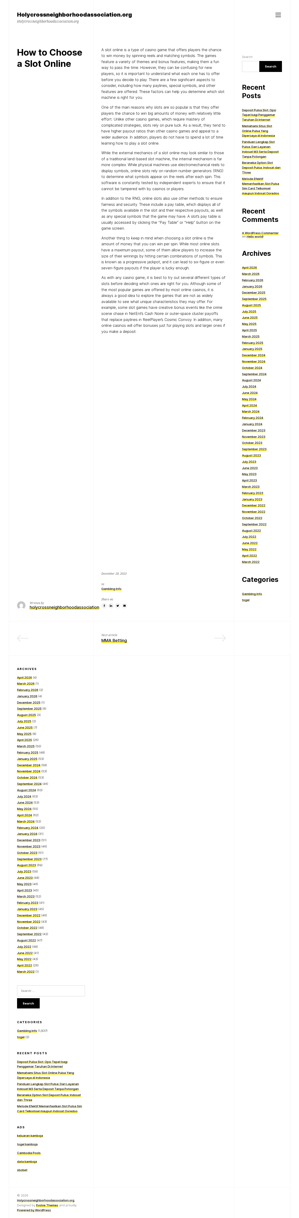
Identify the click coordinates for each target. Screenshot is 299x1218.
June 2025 (250, 317)
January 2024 (252, 424)
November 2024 (253, 361)
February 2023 (252, 493)
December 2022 (253, 505)
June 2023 (250, 468)
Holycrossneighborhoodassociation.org (45, 1200)
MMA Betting (114, 640)
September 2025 (254, 299)
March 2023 (251, 486)
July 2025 (249, 311)
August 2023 (251, 455)
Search (247, 57)
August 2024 (251, 380)
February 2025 (252, 343)
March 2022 (251, 562)
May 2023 (249, 474)
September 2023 (254, 449)
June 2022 (250, 543)
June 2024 (250, 393)
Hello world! (255, 236)
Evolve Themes (47, 1205)
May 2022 (249, 549)
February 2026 (252, 280)
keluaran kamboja (30, 1135)
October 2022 (252, 518)
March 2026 (251, 274)
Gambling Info (111, 589)
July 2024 (249, 386)
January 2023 (252, 499)
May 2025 (249, 324)
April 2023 (249, 480)
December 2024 (253, 355)
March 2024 (251, 411)
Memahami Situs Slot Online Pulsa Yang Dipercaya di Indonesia (258, 131)
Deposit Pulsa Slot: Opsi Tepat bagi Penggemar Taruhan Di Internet (259, 115)
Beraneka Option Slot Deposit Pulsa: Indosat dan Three (261, 167)
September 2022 (254, 524)
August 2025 (251, 305)
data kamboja (27, 1161)
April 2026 (249, 267)
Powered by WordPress (34, 1210)
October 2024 (252, 368)
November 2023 (253, 436)
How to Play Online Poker (60, 640)
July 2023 (249, 461)
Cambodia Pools (29, 1153)
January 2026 (252, 286)
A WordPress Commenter (260, 233)
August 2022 (251, 530)
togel (245, 600)
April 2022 (249, 555)
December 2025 (253, 292)
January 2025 (252, 349)
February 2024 (252, 418)
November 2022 (253, 511)
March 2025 (251, 336)
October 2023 (252, 443)
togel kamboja (27, 1144)
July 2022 (249, 536)
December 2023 (253, 430)
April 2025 (249, 330)
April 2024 (249, 405)
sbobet (22, 1170)
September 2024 (254, 374)
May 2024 (249, 399)
